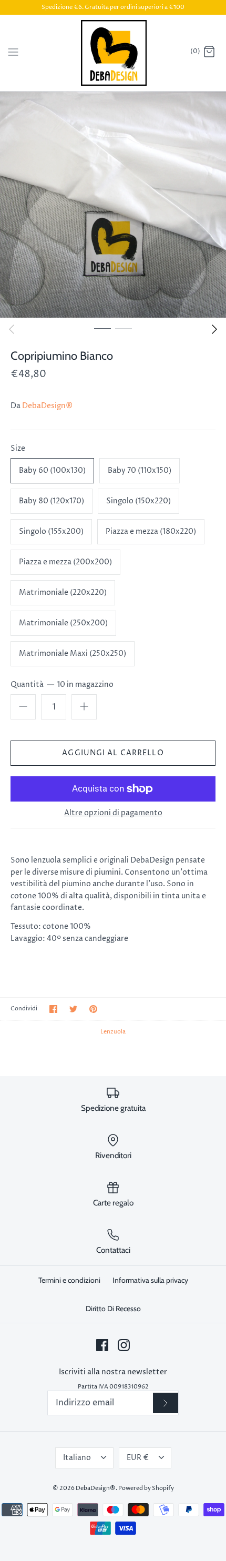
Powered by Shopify (146, 1488)
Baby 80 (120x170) (51, 501)
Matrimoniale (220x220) (63, 592)
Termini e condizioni (69, 1280)
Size (18, 448)
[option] (113, 205)
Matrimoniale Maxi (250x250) (72, 653)
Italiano (77, 1458)
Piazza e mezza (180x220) (151, 531)
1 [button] (102, 328)
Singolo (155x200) (51, 531)
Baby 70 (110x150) (139, 470)
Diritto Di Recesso (113, 1308)
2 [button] (123, 328)
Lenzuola (113, 1032)
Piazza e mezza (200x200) (65, 562)
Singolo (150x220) (138, 501)
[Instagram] (124, 1345)
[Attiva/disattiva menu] (13, 52)
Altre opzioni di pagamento (113, 813)
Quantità (62, 685)
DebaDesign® (47, 406)
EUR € (138, 1458)
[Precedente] (11, 329)
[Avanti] (214, 329)
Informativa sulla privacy (150, 1280)
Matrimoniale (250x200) (63, 623)
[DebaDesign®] (113, 53)
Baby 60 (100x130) (52, 470)
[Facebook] (102, 1345)
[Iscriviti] (165, 1403)
